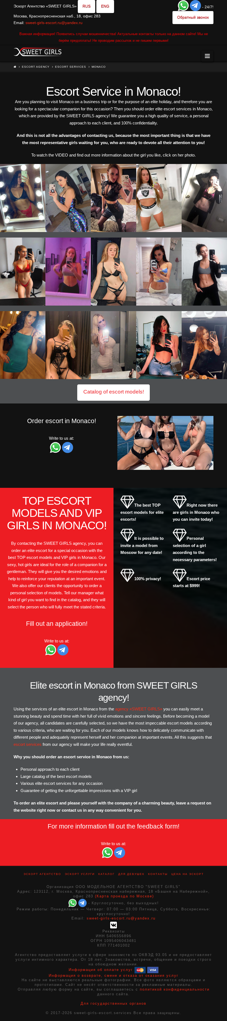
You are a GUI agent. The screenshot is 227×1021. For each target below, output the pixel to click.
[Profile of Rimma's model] (22, 272)
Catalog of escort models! (113, 392)
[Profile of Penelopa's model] (22, 198)
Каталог (106, 874)
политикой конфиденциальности (175, 989)
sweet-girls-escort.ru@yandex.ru (53, 22)
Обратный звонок (193, 17)
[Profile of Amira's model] (22, 345)
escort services (28, 744)
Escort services (70, 66)
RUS (86, 6)
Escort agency (36, 66)
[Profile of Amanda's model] (113, 198)
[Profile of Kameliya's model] (68, 272)
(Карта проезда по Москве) (124, 896)
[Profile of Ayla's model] (204, 198)
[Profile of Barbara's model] (204, 272)
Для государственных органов (113, 1003)
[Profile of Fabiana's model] (159, 198)
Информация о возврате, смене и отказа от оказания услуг (114, 975)
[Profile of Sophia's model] (68, 198)
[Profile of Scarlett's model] (68, 345)
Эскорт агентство (42, 874)
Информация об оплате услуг (101, 970)
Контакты (158, 874)
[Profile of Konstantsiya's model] (159, 345)
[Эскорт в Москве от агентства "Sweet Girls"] (38, 51)
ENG (105, 6)
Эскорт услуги (80, 874)
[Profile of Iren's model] (204, 345)
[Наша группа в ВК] (113, 925)
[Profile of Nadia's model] (113, 345)
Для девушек (131, 874)
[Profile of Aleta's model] (113, 272)
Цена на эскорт (187, 874)
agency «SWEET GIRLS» (138, 709)
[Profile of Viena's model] (159, 272)
